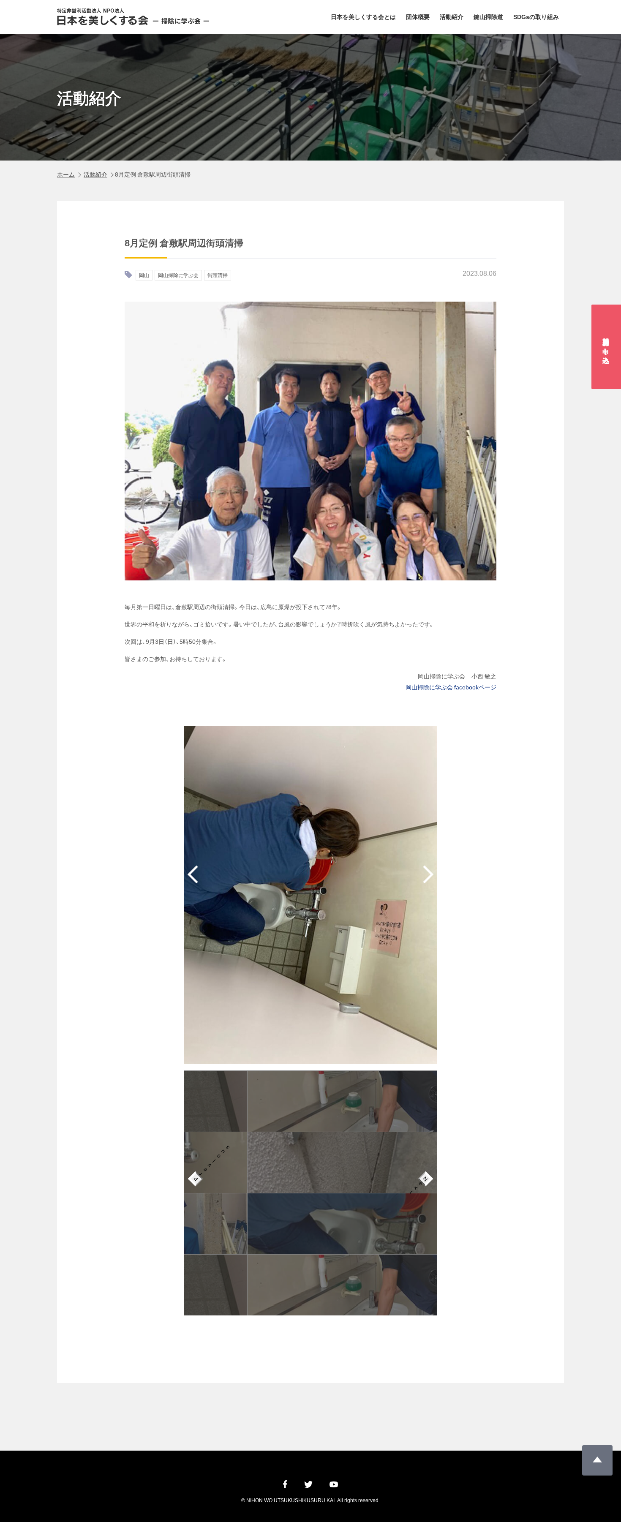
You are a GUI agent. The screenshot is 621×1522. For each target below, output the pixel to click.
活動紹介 (451, 16)
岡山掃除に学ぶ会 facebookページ (451, 687)
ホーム (66, 174)
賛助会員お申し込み (607, 346)
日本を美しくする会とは (363, 16)
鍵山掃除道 (488, 16)
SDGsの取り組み (536, 16)
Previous (197, 1176)
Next (423, 1181)
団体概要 (418, 16)
